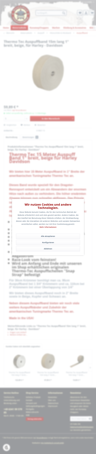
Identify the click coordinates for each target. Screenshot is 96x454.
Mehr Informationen (48, 227)
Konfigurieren (48, 242)
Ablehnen (48, 249)
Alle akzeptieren (48, 236)
